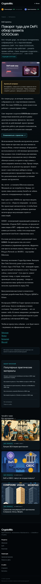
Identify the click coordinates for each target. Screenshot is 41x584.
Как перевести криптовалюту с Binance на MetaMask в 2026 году (19, 386)
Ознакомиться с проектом (13, 135)
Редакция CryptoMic (9, 56)
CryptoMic (7, 3)
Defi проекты (12, 17)
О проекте (4, 568)
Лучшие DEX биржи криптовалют (15, 447)
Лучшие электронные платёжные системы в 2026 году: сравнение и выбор (19, 376)
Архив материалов (7, 557)
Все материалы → (8, 418)
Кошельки (4, 549)
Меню (38, 3)
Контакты (4, 571)
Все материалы (8, 401)
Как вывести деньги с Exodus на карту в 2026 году (18, 395)
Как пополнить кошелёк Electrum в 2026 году (17, 391)
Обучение (4, 543)
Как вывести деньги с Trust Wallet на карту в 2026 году (19, 381)
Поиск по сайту (8, 404)
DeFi (2, 546)
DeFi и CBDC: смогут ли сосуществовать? (19, 478)
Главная (3, 17)
